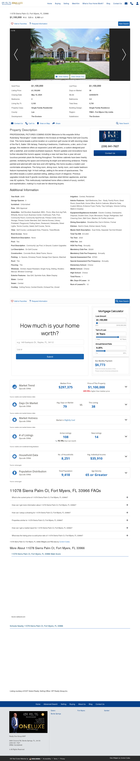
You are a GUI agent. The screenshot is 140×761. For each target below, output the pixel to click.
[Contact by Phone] (131, 3)
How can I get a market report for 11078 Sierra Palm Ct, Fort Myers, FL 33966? (42, 528)
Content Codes (64, 542)
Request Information (39, 23)
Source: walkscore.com (18, 617)
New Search (124, 23)
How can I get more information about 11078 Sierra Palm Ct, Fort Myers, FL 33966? (44, 505)
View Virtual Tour (77, 76)
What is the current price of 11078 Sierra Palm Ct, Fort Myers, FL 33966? (40, 497)
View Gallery (63, 76)
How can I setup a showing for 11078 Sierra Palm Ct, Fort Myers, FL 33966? (41, 512)
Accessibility (47, 759)
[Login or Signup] (137, 3)
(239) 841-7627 (110, 146)
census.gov (18, 465)
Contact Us (18, 123)
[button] (16, 54)
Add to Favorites (20, 23)
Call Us (31, 123)
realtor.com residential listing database (27, 446)
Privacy (62, 759)
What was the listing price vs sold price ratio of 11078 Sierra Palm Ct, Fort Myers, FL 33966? (47, 535)
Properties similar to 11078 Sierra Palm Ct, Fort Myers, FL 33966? (37, 520)
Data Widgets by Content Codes (120, 758)
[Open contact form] (126, 3)
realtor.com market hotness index (25, 397)
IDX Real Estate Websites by (19, 759)
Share (58, 123)
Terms (56, 759)
